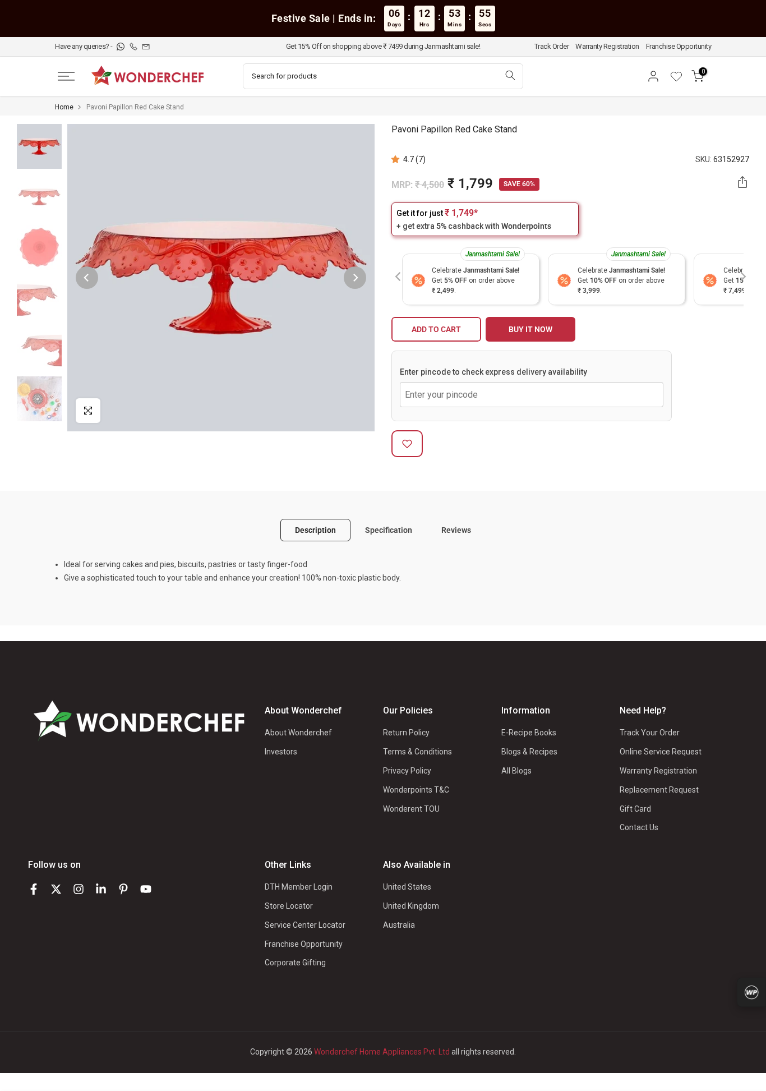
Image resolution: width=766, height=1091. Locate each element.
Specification (388, 529)
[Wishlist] (680, 76)
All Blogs (516, 770)
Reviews (456, 529)
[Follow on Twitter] (56, 889)
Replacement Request (659, 789)
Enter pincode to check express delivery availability (493, 371)
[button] (397, 159)
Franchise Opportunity (679, 46)
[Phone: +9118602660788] (134, 46)
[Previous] (87, 277)
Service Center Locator (305, 924)
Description (315, 529)
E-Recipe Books (528, 732)
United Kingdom (411, 905)
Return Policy (406, 732)
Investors (281, 751)
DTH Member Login (299, 886)
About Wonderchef (298, 732)
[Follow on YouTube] (145, 889)
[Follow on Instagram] (78, 889)
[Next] (355, 277)
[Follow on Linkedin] (101, 889)
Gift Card (635, 808)
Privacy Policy (407, 770)
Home (64, 107)
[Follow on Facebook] (33, 889)
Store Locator (289, 905)
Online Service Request (661, 751)
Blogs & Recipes (529, 751)
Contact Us (639, 827)
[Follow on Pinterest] (123, 889)
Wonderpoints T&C (416, 789)
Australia (399, 924)
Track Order (551, 46)
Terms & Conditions (417, 751)
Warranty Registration (607, 46)
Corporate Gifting (295, 962)
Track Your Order (650, 732)
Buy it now (530, 329)
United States (407, 886)
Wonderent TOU (411, 808)
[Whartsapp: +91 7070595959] (121, 46)
